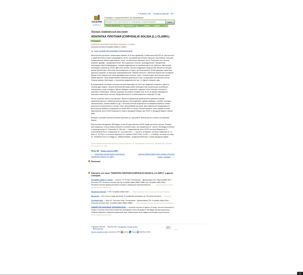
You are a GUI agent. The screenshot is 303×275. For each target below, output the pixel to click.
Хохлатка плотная (98, 192)
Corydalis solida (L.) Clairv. (102, 180)
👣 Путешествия (98, 228)
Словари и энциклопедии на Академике (123, 18)
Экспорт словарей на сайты (99, 232)
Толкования (130, 26)
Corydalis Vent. (97, 200)
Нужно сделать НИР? (109, 151)
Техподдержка (122, 226)
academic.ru (97, 25)
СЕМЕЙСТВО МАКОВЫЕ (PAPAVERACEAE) (108, 207)
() (116, 51)
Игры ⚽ (163, 26)
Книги (152, 26)
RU (172, 13)
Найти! (170, 22)
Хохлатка (95, 196)
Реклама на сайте (132, 226)
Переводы (140, 26)
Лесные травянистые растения (114, 26)
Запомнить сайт (145, 13)
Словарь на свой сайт (161, 13)
